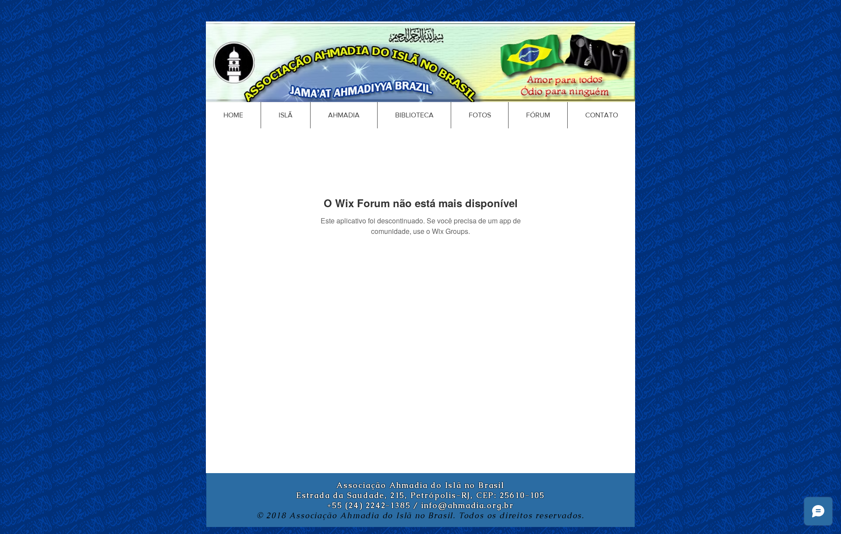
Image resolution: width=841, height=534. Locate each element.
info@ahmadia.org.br (467, 505)
